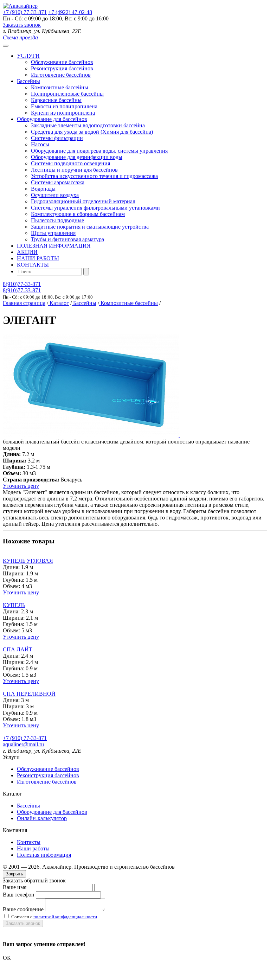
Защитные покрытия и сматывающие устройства (90, 227)
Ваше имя (14, 887)
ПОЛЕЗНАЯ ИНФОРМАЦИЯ (54, 246)
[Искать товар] (86, 271)
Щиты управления (53, 233)
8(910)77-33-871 (22, 284)
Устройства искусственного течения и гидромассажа (94, 176)
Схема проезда (20, 37)
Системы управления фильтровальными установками (95, 208)
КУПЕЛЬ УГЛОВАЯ (28, 561)
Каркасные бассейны (56, 100)
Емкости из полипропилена (64, 106)
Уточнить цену (21, 486)
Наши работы (33, 848)
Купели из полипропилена (63, 113)
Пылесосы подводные (57, 220)
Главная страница (24, 303)
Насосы (40, 144)
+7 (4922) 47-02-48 (70, 12)
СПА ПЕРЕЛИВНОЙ (29, 694)
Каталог (58, 303)
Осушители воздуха (55, 195)
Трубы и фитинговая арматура (67, 239)
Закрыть (14, 873)
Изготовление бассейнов (61, 75)
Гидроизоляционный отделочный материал (83, 201)
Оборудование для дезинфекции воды (76, 157)
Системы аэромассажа (57, 182)
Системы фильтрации (57, 138)
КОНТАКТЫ (33, 265)
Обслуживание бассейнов (62, 62)
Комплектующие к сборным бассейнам (78, 214)
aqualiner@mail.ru (23, 744)
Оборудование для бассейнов (52, 119)
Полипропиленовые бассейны (67, 94)
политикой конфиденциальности (65, 916)
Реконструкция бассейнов (62, 68)
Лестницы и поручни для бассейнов (74, 170)
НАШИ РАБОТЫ (38, 258)
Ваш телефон (18, 895)
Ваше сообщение (23, 909)
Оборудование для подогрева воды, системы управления (99, 151)
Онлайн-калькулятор (42, 818)
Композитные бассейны (59, 87)
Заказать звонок (22, 25)
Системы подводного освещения (70, 163)
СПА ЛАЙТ (17, 649)
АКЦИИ (27, 252)
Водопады (43, 189)
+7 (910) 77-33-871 (25, 12)
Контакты (28, 842)
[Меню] (5, 46)
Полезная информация (44, 855)
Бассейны (28, 81)
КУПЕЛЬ (14, 605)
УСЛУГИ (28, 56)
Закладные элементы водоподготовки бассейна (88, 125)
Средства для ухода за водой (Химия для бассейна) (92, 132)
